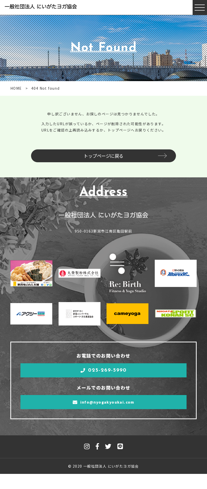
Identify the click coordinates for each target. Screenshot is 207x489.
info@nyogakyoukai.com (107, 402)
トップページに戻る (103, 155)
